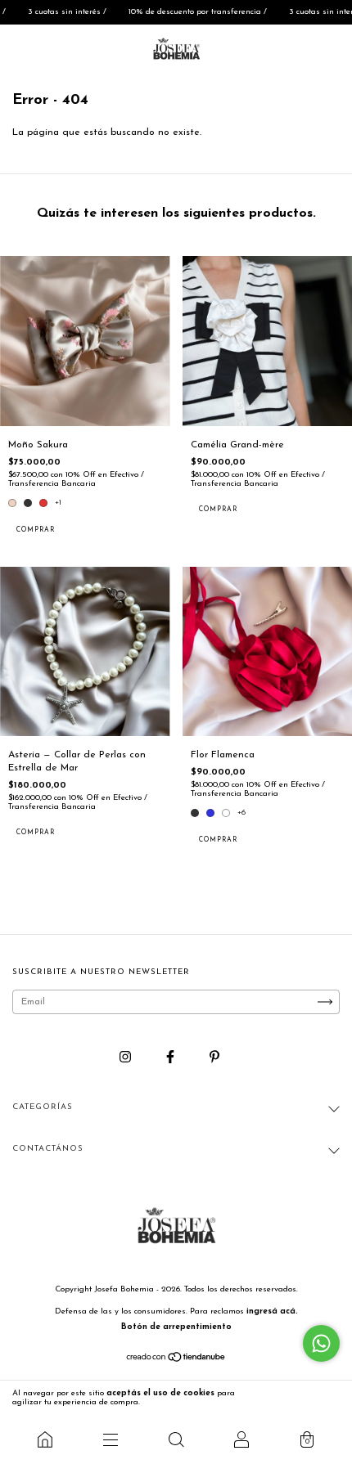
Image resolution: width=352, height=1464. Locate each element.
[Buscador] (176, 1439)
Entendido (306, 1397)
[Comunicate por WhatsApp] (321, 1343)
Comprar (35, 530)
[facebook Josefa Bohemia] (172, 1057)
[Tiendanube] (176, 1360)
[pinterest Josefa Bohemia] (214, 1057)
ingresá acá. (272, 1311)
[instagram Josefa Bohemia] (127, 1057)
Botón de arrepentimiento (176, 1327)
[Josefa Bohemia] (45, 1439)
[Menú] (110, 1439)
